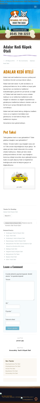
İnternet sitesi (10, 319)
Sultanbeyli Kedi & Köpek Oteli (15, 238)
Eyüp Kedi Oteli (11, 236)
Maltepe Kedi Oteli (11, 249)
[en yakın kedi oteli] (6, 393)
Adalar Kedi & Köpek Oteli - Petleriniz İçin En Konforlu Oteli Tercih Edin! (18, 223)
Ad (7, 303)
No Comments (23, 61)
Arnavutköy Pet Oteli (12, 373)
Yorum (8, 279)
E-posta (9, 311)
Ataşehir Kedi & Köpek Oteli (14, 251)
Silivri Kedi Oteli (11, 259)
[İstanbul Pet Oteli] (20, 17)
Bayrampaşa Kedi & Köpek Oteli (16, 241)
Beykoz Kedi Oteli (11, 257)
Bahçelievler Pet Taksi (12, 254)
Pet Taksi (9, 132)
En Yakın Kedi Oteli (7, 396)
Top (36, 399)
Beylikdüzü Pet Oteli (12, 371)
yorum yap (20, 341)
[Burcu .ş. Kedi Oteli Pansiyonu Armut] (27, 398)
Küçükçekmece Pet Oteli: (13, 366)
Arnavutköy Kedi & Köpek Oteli (20, 350)
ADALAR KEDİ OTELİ (18, 72)
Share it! (7, 216)
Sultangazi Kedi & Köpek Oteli (15, 233)
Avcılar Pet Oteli (10, 368)
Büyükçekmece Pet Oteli (13, 364)
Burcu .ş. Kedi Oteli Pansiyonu (27, 399)
